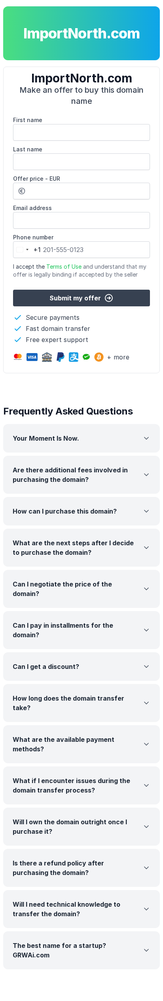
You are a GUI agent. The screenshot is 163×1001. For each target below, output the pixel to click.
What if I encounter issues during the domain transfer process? (71, 785)
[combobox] (27, 250)
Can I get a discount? (46, 667)
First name (27, 120)
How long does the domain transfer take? (68, 703)
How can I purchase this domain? (65, 511)
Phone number (33, 237)
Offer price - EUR (36, 178)
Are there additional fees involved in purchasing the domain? (70, 474)
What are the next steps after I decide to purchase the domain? (73, 547)
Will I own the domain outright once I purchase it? (70, 826)
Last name (27, 149)
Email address (32, 207)
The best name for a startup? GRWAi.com (59, 950)
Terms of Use (64, 266)
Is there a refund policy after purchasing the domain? (58, 868)
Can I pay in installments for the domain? (63, 630)
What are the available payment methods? (63, 744)
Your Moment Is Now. (46, 438)
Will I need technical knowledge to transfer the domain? (66, 909)
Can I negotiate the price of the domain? (62, 589)
